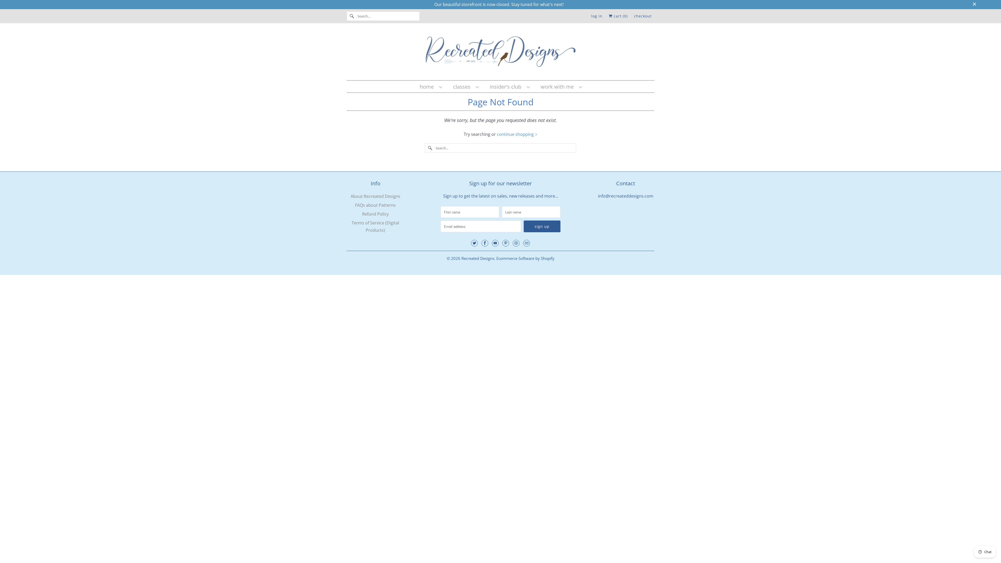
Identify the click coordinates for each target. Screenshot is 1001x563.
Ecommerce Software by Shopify (525, 258)
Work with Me (558, 86)
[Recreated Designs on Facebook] (484, 243)
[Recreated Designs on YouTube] (495, 243)
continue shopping (516, 134)
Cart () (620, 16)
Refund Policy (375, 214)
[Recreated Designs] (500, 53)
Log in (596, 16)
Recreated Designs (477, 258)
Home (428, 86)
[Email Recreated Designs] (526, 243)
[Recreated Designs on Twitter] (474, 243)
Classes (463, 86)
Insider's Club (507, 86)
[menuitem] (430, 87)
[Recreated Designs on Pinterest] (505, 243)
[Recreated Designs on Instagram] (516, 243)
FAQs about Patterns (375, 205)
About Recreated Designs (375, 196)
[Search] (352, 16)
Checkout (643, 16)
